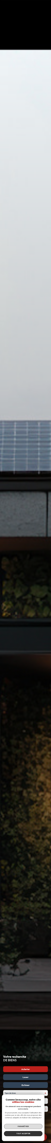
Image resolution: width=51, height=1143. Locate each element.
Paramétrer (23, 1126)
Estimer (26, 1085)
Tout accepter (23, 1133)
